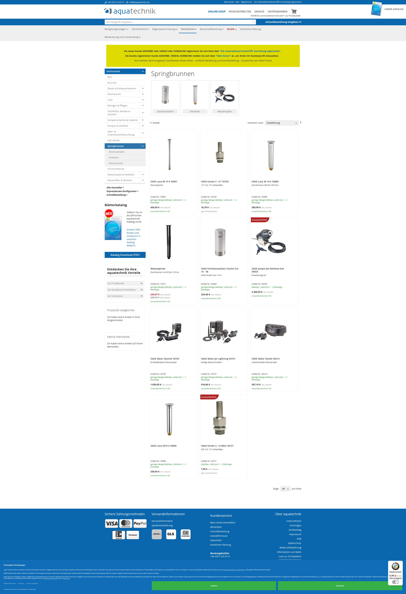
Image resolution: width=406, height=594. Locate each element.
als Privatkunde (116, 283)
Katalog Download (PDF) (125, 255)
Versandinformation (162, 520)
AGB (299, 538)
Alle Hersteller (115, 187)
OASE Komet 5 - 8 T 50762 (215, 181)
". (280, 51)
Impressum (295, 534)
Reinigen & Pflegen (118, 105)
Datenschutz (294, 543)
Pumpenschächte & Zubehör (123, 120)
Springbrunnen (116, 146)
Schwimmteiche (116, 168)
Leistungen (295, 525)
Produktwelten (240, 11)
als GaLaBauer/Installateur (122, 289)
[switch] (395, 582)
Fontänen (114, 157)
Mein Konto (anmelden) (222, 522)
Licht (110, 99)
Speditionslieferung (162, 525)
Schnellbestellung (116, 194)
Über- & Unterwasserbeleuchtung (121, 133)
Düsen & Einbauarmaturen (122, 88)
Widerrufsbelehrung (290, 547)
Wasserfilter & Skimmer (120, 180)
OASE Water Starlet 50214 (265, 358)
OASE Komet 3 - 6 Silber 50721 (217, 445)
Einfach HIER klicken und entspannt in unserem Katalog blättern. (133, 237)
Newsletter (216, 540)
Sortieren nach (255, 122)
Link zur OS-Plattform (290, 556)
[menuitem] (115, 29)
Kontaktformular (219, 535)
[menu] (203, 33)
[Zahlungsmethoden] (126, 538)
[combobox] (180, 22)
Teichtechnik (113, 71)
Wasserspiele (116, 163)
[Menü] (401, 563)
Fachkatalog (295, 529)
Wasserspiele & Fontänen (121, 174)
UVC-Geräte (114, 140)
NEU (110, 77)
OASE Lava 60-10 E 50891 (164, 181)
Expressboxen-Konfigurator (122, 191)
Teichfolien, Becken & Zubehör (119, 113)
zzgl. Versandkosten (209, 211)
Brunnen (112, 82)
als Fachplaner (116, 295)
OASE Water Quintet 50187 (165, 358)
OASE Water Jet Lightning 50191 (218, 358)
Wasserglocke (158, 268)
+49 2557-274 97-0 (115, 2)
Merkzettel (216, 526)
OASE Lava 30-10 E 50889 (265, 181)
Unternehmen (277, 11)
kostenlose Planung (220, 544)
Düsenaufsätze (117, 151)
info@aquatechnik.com (139, 2)
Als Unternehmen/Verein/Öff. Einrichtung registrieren (277, 2)
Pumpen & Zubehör (118, 125)
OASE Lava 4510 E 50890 (164, 445)
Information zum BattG (289, 551)
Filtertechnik (114, 94)
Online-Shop (217, 11)
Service (259, 11)
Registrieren (246, 2)
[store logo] (130, 12)
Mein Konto (229, 2)
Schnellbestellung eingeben (282, 22)
